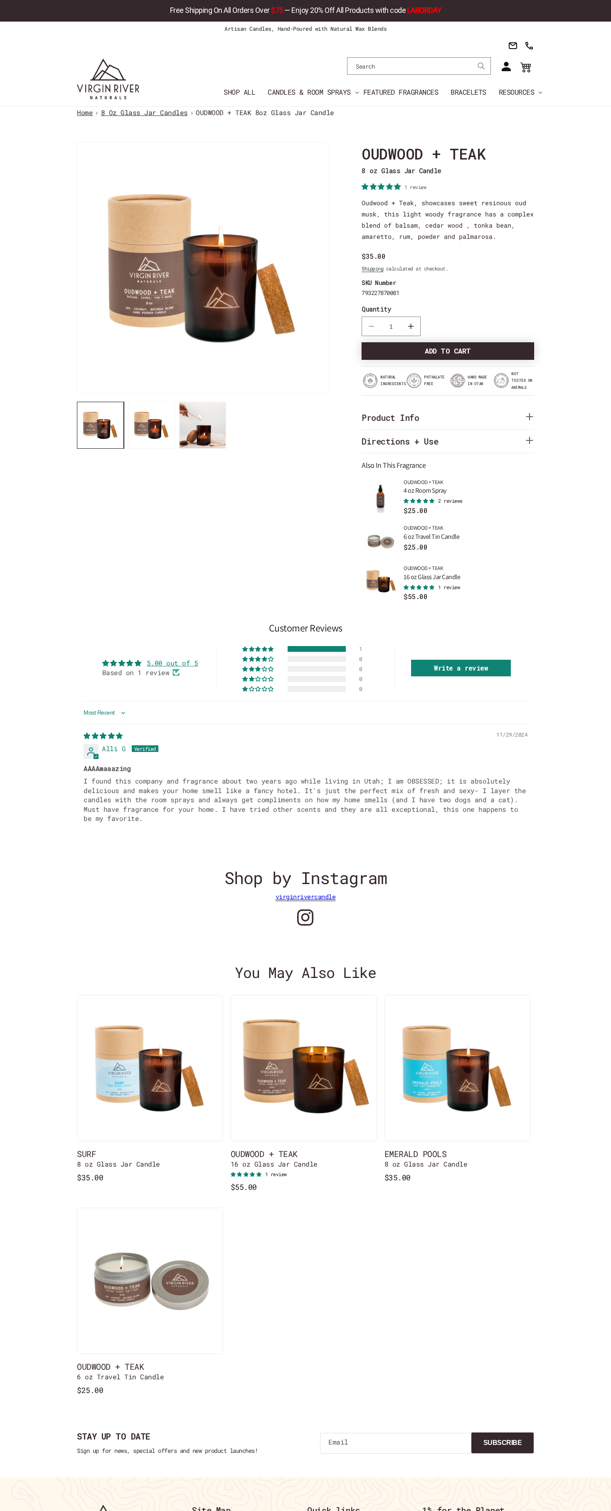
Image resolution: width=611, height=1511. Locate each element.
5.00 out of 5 (172, 662)
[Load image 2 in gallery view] (151, 425)
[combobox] (418, 66)
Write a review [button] (461, 667)
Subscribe (502, 1442)
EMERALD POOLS (426, 1158)
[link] (305, 11)
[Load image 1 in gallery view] (100, 425)
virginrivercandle (306, 896)
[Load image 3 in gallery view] (202, 425)
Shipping (372, 268)
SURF (118, 1158)
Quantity (376, 309)
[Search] (481, 66)
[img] (103, 735)
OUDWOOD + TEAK (425, 487)
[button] (309, 92)
